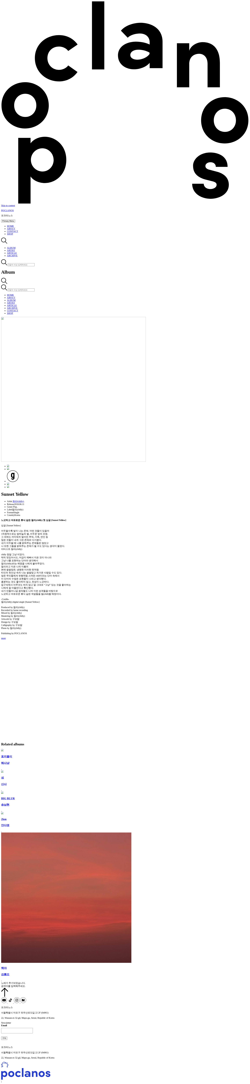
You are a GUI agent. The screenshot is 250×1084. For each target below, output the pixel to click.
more (3, 638)
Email (4, 1025)
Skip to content (8, 205)
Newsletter (6, 1023)
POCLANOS (7, 210)
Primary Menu (8, 221)
